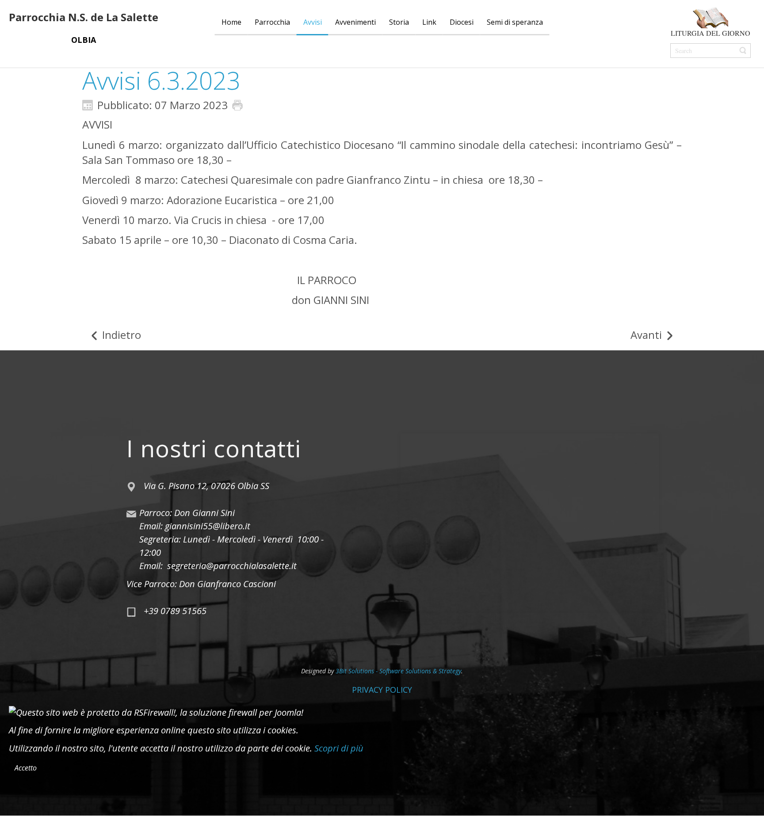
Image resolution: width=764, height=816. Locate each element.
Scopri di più (338, 748)
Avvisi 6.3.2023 (161, 80)
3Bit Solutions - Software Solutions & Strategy (398, 671)
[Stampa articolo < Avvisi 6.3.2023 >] (239, 104)
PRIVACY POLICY (382, 689)
